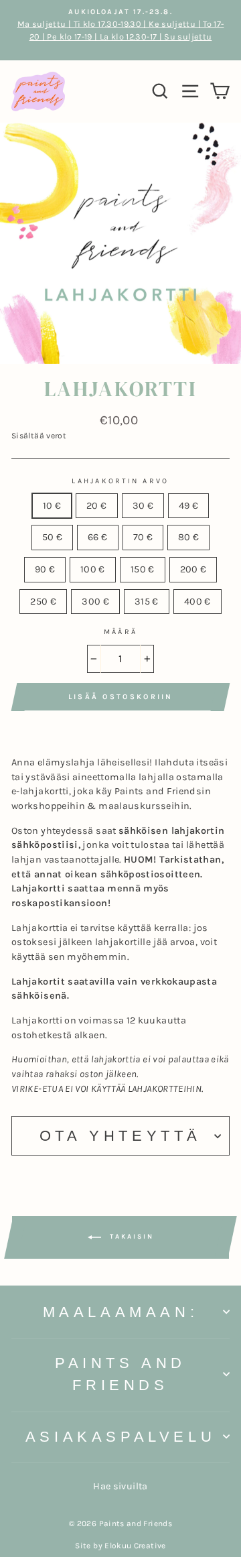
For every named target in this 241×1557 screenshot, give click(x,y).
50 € (52, 537)
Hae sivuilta (120, 1486)
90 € (45, 569)
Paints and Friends (120, 1374)
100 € (92, 569)
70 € (143, 537)
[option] (120, 30)
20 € (96, 505)
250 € (43, 601)
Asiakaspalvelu (120, 1436)
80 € (188, 537)
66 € (97, 537)
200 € (193, 569)
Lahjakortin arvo (120, 481)
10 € (52, 505)
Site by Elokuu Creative (120, 1545)
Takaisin (130, 1237)
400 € (197, 601)
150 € (143, 569)
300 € (95, 601)
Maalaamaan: (121, 1312)
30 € (143, 505)
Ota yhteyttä (120, 1135)
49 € (188, 505)
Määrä (120, 631)
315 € (147, 601)
